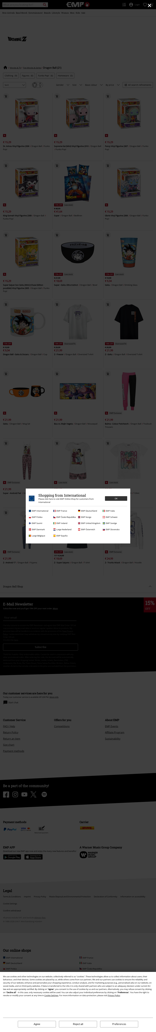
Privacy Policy (114, 995)
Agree (37, 1024)
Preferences (119, 1024)
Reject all (78, 1024)
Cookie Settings (51, 995)
